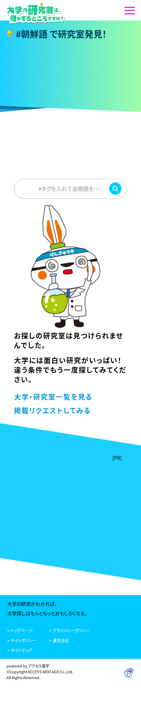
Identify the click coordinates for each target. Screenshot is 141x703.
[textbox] (70, 188)
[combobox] (70, 188)
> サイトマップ (19, 650)
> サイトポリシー (22, 640)
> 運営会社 (59, 640)
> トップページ (20, 630)
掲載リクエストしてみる (52, 410)
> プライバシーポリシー (69, 630)
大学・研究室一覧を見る (53, 397)
